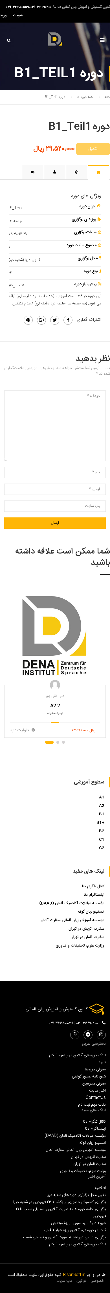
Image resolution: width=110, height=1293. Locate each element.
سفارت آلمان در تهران (87, 937)
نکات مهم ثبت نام (92, 1104)
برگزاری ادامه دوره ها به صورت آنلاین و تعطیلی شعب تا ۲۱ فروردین (61, 1212)
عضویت (18, 15)
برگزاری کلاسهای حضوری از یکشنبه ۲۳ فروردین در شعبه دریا (59, 1202)
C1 (101, 839)
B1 (101, 814)
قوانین (81, 1281)
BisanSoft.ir (74, 1275)
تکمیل (93, 149)
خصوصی (97, 1281)
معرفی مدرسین (94, 1083)
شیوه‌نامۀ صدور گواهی (89, 1076)
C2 (101, 848)
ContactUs (96, 1097)
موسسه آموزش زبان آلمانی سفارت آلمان (72, 920)
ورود (3, 15)
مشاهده (55, 635)
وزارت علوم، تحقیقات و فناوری (80, 946)
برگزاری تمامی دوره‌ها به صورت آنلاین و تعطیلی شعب (64, 1237)
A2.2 (55, 706)
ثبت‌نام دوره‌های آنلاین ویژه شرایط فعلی (75, 1230)
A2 (101, 806)
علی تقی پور (55, 696)
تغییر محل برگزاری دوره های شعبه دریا (76, 1195)
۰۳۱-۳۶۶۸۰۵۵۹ (17, 7)
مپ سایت (64, 1281)
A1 (101, 797)
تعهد (102, 1062)
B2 (101, 831)
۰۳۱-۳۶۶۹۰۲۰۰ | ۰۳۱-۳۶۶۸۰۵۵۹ (73, 1023)
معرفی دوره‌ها (95, 1069)
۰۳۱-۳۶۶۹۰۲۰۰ (41, 7)
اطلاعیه (100, 1188)
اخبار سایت (97, 1090)
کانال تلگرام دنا (93, 886)
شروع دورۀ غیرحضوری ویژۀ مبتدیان (78, 1223)
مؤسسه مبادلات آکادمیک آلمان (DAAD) (71, 903)
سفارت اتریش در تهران (86, 929)
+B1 (100, 823)
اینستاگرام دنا (94, 895)
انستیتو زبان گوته (91, 912)
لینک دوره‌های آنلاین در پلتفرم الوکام (77, 1055)
